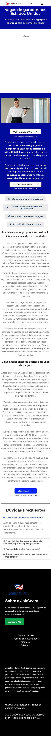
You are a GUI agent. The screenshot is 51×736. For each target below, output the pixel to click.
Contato (25, 642)
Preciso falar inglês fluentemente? (23, 549)
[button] (32, 3)
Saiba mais (14, 622)
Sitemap (25, 645)
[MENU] (42, 3)
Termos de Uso (26, 635)
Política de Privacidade (25, 638)
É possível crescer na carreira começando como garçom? (25, 555)
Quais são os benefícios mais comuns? (25, 517)
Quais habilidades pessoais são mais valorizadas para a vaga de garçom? (22, 542)
